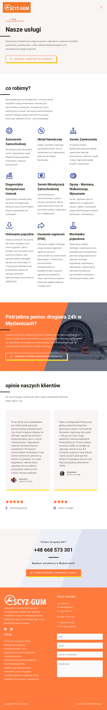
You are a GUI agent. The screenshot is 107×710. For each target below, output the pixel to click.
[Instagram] (11, 629)
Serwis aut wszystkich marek (17, 641)
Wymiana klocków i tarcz (15, 648)
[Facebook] (5, 629)
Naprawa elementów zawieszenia (19, 652)
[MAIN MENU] (101, 7)
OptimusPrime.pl (94, 703)
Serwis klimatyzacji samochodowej (20, 660)
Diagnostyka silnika (13, 656)
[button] (31, 59)
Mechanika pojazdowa (14, 663)
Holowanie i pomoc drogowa (17, 671)
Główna (6, 19)
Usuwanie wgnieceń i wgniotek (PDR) (21, 675)
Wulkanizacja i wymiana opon (17, 667)
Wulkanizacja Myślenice (14, 644)
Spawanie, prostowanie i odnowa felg (21, 679)
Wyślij (65, 683)
